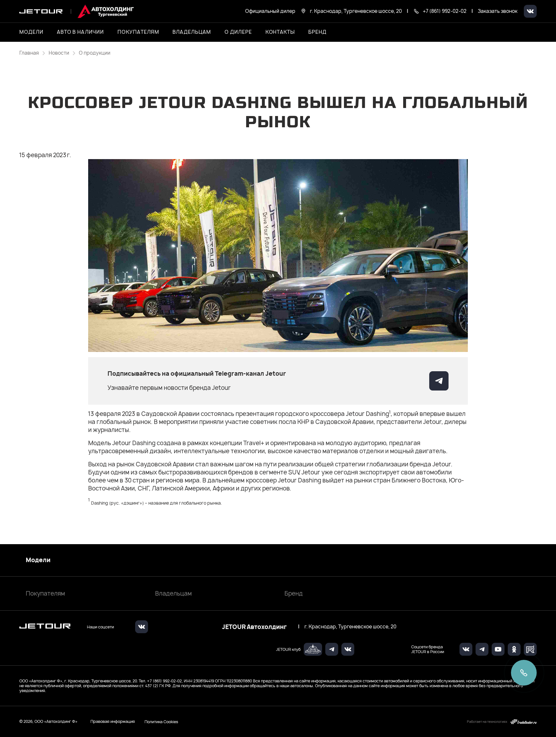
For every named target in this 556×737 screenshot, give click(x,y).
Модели (38, 560)
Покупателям (45, 593)
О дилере (238, 32)
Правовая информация (112, 721)
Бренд (293, 593)
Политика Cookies (161, 721)
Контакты (280, 32)
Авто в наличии (80, 32)
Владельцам (173, 593)
